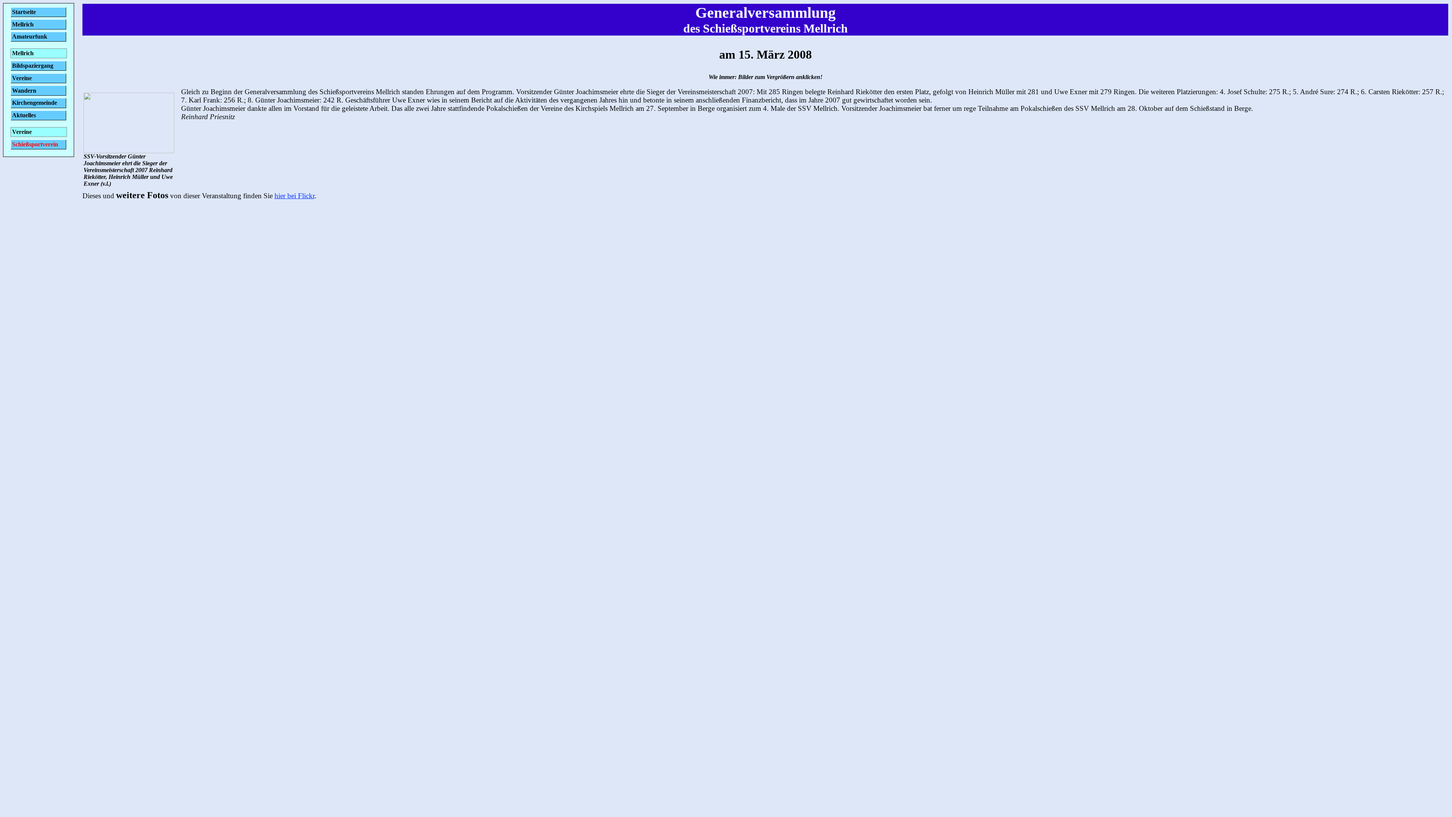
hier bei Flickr (295, 196)
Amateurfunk (29, 36)
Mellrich (23, 24)
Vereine (22, 78)
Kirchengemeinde (34, 102)
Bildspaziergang (32, 65)
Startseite (24, 12)
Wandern (24, 90)
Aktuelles (24, 115)
